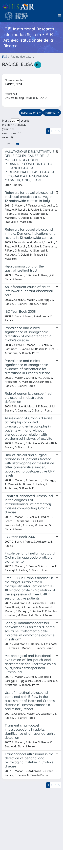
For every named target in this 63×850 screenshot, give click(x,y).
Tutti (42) (51, 112)
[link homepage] (19, 6)
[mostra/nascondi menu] (59, 15)
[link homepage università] (16, 15)
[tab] (9, 144)
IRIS (4, 56)
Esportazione (30, 112)
